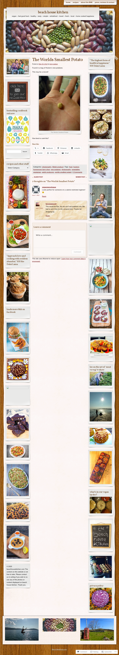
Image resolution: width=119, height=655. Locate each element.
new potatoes (56, 169)
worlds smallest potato (63, 172)
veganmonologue (49, 187)
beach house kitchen (53, 12)
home (68, 2)
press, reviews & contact (104, 2)
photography (46, 167)
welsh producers (48, 172)
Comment (77, 252)
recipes (76, 2)
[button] (101, 567)
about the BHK (87, 2)
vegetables (76, 169)
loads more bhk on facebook (16, 311)
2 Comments (77, 172)
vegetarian (37, 172)
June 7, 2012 (35, 195)
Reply (44, 196)
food (70, 167)
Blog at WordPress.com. (59, 649)
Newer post (81, 177)
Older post (37, 177)
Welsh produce (57, 167)
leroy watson (54, 64)
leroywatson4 (51, 204)
